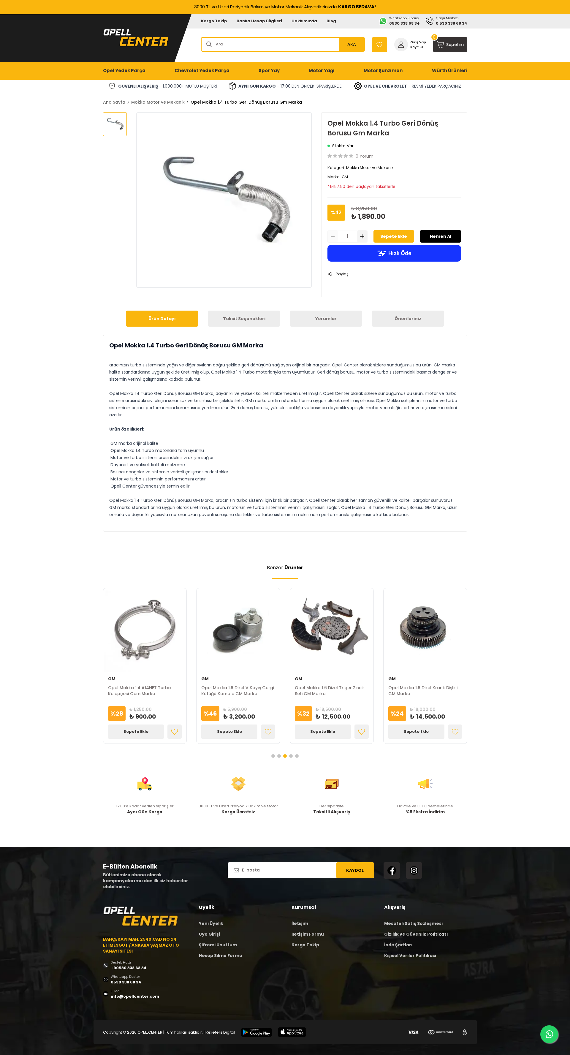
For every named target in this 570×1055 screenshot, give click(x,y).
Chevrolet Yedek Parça (202, 70)
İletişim (300, 923)
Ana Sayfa (114, 102)
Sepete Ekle (393, 236)
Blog (331, 21)
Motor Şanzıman (383, 70)
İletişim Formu (308, 934)
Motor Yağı (322, 70)
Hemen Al (440, 236)
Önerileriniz (408, 319)
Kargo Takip (214, 21)
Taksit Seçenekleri (244, 319)
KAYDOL (355, 870)
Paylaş (342, 274)
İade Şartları (398, 945)
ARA (351, 44)
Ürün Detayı (162, 319)
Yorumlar (326, 319)
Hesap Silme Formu (220, 955)
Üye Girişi (209, 934)
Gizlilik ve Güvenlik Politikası (416, 934)
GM (345, 177)
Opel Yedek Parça (124, 70)
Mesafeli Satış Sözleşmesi (413, 923)
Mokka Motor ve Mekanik (158, 102)
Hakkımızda (304, 21)
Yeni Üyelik (211, 923)
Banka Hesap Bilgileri (259, 21)
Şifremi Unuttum (218, 945)
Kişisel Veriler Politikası (410, 955)
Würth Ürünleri (449, 70)
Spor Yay (269, 70)
